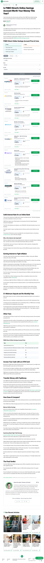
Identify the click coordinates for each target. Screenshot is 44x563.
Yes (19, 501)
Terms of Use (29, 559)
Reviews (10, 477)
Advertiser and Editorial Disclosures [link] (37, 1)
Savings (7, 477)
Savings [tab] (5, 55)
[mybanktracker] (4, 1)
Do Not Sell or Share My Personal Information (19, 560)
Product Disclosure (35, 83)
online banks (14, 277)
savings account (6, 234)
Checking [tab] (11, 55)
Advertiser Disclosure (36, 76)
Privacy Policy (34, 559)
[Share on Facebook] (16, 4)
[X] (39, 560)
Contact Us (8, 560)
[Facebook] (41, 560)
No (26, 501)
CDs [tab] (16, 55)
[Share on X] (13, 4)
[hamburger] (42, 1)
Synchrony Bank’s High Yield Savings (11, 435)
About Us (3, 560)
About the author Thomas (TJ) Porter (22, 482)
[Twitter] (37, 482)
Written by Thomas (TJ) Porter (11, 24)
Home (4, 477)
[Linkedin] (38, 482)
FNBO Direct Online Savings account (21, 38)
